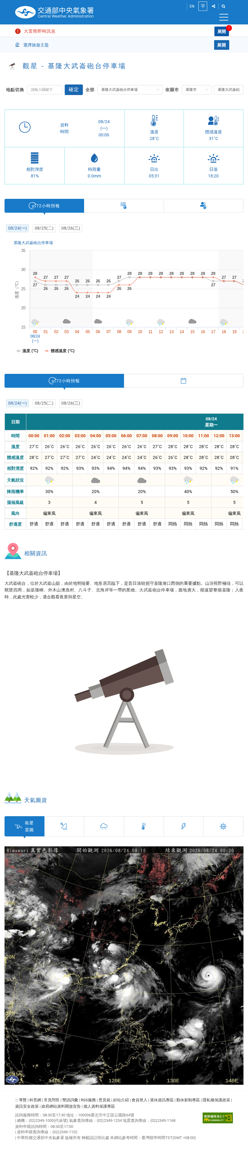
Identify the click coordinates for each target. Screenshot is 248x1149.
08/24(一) (17, 228)
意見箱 (104, 1100)
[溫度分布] (144, 826)
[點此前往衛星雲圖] (124, 965)
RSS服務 (88, 1100)
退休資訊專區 (162, 1100)
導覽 (23, 1100)
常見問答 (52, 1100)
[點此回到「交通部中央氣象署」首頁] (54, 12)
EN (192, 6)
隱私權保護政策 (216, 1100)
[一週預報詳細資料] (183, 381)
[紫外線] (223, 826)
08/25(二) (44, 228)
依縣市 (172, 89)
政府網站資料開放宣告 (61, 1106)
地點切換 (15, 89)
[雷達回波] (64, 826)
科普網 (35, 1100)
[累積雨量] (104, 826)
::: (16, 1100)
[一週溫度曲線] (124, 206)
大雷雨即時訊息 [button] (40, 31)
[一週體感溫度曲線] (203, 206)
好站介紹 (121, 1100)
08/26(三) (70, 228)
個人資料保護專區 (99, 1106)
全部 (90, 89)
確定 (74, 89)
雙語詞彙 (70, 1100)
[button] (213, 6)
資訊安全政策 (27, 1106)
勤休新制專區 (188, 1100)
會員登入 (139, 1100)
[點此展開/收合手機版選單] (220, 18)
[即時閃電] (184, 826)
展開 (221, 31)
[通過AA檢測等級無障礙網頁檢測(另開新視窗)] (218, 1117)
